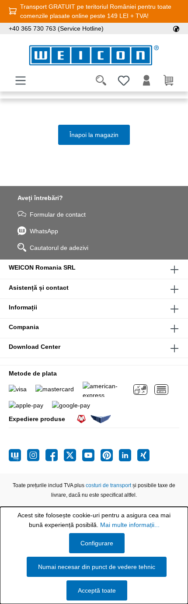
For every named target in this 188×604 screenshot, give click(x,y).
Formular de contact (58, 214)
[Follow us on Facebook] (54, 455)
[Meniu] (20, 80)
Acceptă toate (97, 590)
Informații (23, 307)
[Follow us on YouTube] (91, 455)
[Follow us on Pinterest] (110, 455)
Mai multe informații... (130, 524)
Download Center (34, 346)
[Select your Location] (176, 28)
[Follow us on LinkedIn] (128, 455)
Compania (24, 326)
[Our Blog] (18, 455)
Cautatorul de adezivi (59, 247)
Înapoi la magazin (94, 134)
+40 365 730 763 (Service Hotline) (56, 28)
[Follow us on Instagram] (36, 455)
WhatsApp (44, 231)
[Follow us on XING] (143, 455)
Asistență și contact (39, 287)
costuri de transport (108, 485)
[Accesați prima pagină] (94, 55)
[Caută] (101, 80)
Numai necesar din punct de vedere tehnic (96, 566)
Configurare (96, 543)
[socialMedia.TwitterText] (73, 455)
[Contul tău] (146, 80)
